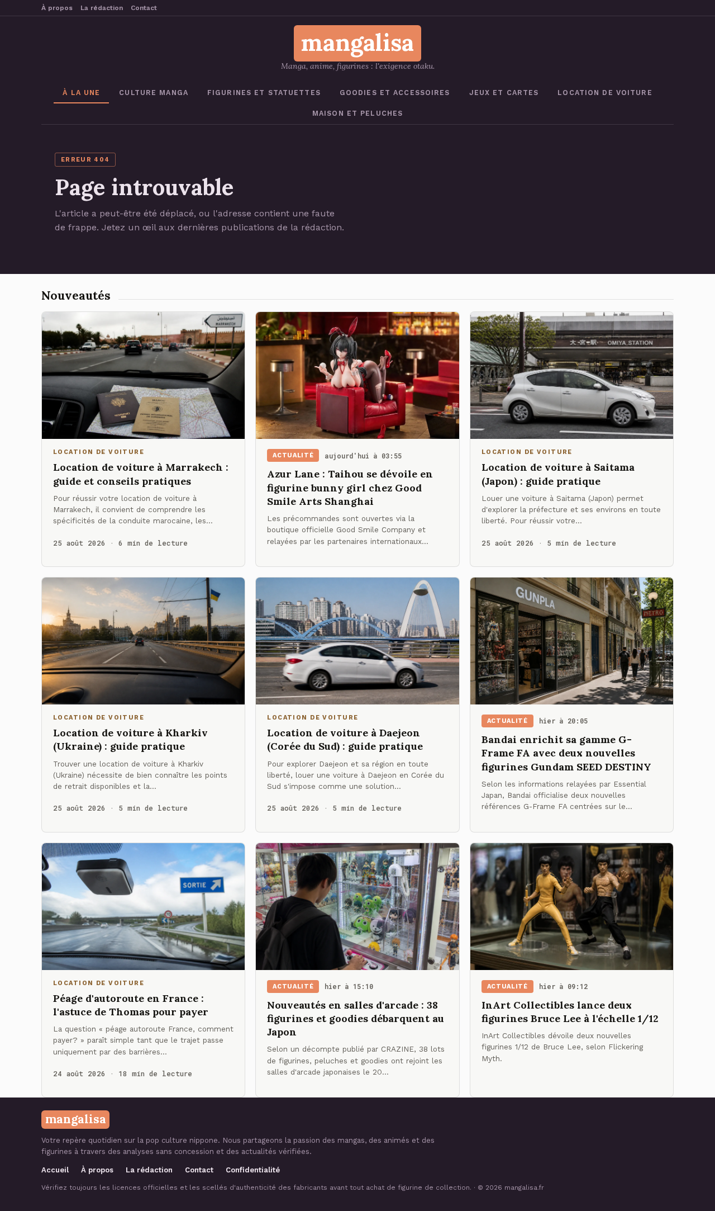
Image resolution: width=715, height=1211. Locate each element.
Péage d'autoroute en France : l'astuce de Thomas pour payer (130, 1005)
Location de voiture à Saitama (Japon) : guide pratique (558, 474)
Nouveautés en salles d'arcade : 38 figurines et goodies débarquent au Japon (355, 1019)
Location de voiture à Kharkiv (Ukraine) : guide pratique (130, 739)
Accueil (55, 1170)
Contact (144, 7)
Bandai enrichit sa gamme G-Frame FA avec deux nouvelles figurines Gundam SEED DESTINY (566, 753)
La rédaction (101, 7)
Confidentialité (253, 1170)
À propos (57, 7)
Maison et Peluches (357, 113)
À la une (81, 92)
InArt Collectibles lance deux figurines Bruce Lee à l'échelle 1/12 (570, 1012)
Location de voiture (604, 92)
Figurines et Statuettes (264, 92)
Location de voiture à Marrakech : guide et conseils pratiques (140, 474)
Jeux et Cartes (504, 92)
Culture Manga (153, 92)
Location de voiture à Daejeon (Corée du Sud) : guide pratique (345, 739)
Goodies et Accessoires (395, 92)
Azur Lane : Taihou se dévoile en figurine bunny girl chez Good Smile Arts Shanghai (350, 487)
